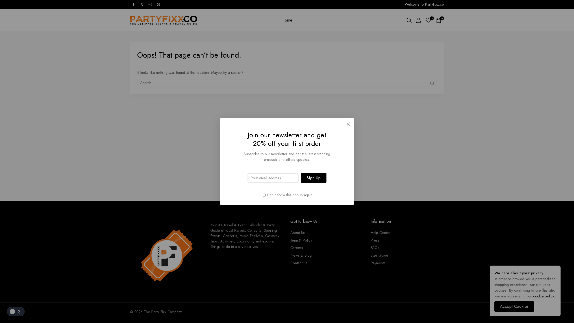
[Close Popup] (348, 123)
